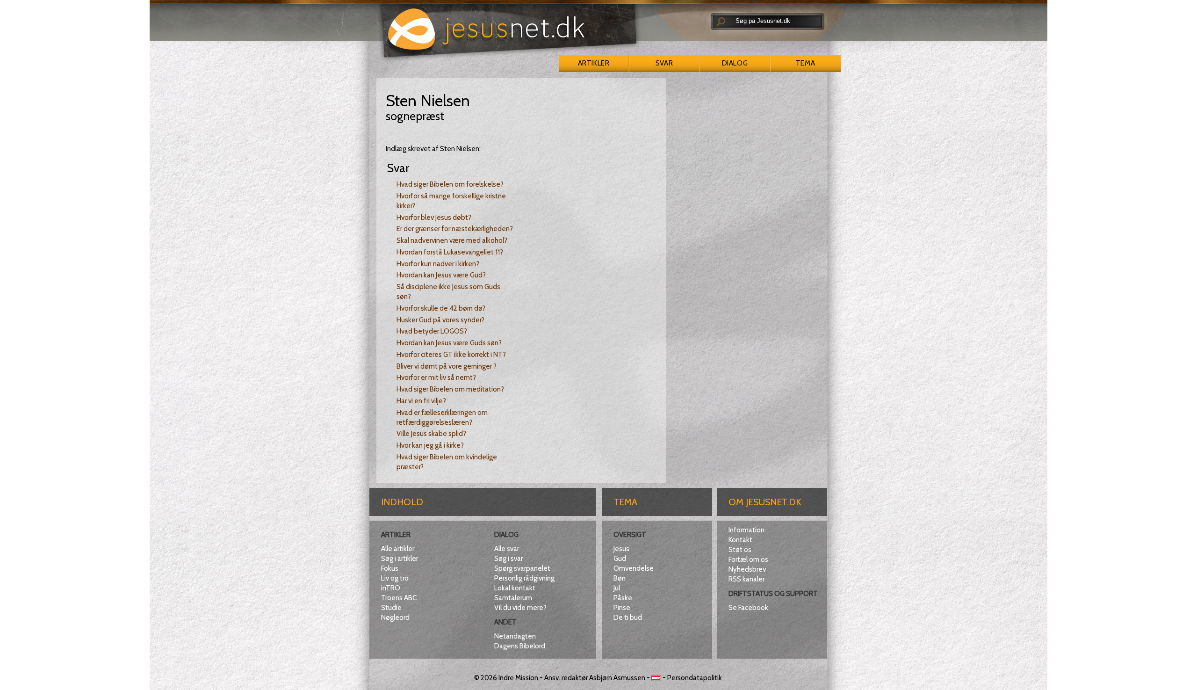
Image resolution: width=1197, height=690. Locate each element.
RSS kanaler (746, 579)
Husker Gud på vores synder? (440, 320)
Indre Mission (518, 678)
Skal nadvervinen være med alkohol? (452, 240)
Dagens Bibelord (519, 646)
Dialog (735, 63)
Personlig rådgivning (524, 578)
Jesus (621, 549)
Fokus (389, 568)
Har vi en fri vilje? (421, 401)
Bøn (619, 578)
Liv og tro (395, 578)
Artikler (593, 63)
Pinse (621, 607)
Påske (622, 598)
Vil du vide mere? (520, 607)
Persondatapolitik (694, 678)
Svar (664, 63)
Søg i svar (508, 558)
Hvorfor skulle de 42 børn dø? (441, 308)
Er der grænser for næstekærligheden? (455, 229)
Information (746, 530)
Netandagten (515, 636)
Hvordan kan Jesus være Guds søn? (449, 343)
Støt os (739, 549)
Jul (616, 588)
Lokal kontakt (514, 588)
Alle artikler (397, 549)
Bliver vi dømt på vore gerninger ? (447, 366)
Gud (619, 558)
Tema (805, 63)
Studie (391, 607)
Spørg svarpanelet (522, 568)
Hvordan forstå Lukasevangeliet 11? (450, 252)
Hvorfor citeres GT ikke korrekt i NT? (451, 354)
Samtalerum (513, 598)
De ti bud (627, 617)
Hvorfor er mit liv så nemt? (436, 377)
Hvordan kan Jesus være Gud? (441, 275)
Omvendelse (633, 568)
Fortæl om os (748, 559)
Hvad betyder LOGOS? (432, 331)
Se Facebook (748, 607)
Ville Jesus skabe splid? (431, 433)
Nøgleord (395, 617)
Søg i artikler (399, 558)
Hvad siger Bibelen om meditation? (450, 389)
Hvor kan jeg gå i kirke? (430, 445)
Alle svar (506, 549)
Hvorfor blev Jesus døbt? (434, 217)
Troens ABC (399, 598)
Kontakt (740, 540)
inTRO (390, 588)
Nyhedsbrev (747, 569)
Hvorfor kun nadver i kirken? (438, 264)
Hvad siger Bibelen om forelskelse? (450, 184)
